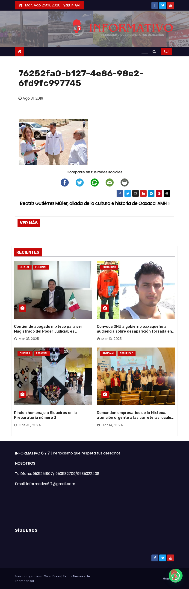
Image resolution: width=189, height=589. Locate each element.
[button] (155, 51)
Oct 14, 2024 (112, 425)
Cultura (25, 353)
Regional (41, 267)
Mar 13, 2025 (111, 338)
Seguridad (109, 267)
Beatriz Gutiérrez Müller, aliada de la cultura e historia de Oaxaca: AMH (94, 203)
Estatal (24, 267)
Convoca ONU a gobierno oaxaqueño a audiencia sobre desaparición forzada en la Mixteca (134, 331)
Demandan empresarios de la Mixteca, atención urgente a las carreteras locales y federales (135, 418)
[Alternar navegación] (144, 51)
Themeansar (24, 581)
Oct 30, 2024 (30, 425)
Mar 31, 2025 (29, 338)
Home (167, 578)
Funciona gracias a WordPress (38, 576)
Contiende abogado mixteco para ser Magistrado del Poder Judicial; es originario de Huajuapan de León (48, 331)
